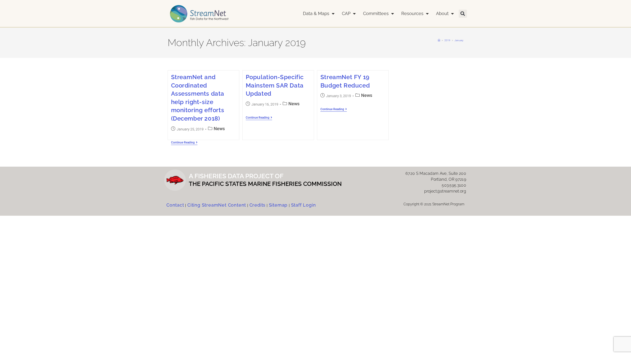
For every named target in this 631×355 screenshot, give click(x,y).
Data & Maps (316, 13)
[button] (463, 14)
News (219, 128)
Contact (175, 205)
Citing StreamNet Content (216, 205)
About (442, 13)
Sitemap (279, 205)
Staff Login (303, 205)
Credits (257, 205)
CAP (346, 13)
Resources (412, 13)
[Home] (439, 40)
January (459, 40)
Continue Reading (184, 142)
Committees (376, 13)
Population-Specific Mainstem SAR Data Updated (275, 85)
